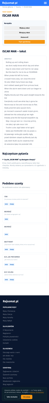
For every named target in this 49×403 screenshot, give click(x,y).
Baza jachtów (8, 378)
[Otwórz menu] (45, 3)
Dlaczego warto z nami (11, 352)
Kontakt (6, 343)
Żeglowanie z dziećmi (11, 371)
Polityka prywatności (11, 337)
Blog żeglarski (8, 384)
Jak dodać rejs (8, 356)
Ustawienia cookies (10, 340)
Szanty (18, 7)
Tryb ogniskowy (24, 42)
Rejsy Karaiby (8, 318)
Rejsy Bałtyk (7, 321)
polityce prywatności (37, 392)
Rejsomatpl (10, 301)
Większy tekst (24, 28)
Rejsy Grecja (7, 314)
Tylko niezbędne (12, 397)
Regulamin (7, 333)
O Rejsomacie (8, 330)
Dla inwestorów (9, 362)
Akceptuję (26, 397)
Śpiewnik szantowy (10, 375)
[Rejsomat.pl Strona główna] (9, 3)
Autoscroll (24, 37)
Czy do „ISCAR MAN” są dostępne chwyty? (19, 160)
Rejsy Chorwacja (9, 311)
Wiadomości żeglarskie (11, 381)
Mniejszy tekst (24, 33)
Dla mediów (7, 359)
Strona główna (7, 7)
